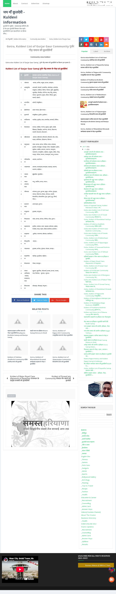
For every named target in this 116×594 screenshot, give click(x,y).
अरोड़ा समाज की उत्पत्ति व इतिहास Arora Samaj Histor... (96, 346)
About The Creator (88, 515)
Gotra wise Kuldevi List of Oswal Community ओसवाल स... (95, 216)
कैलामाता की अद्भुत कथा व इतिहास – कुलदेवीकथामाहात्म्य (94, 190)
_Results (84, 544)
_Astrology (85, 480)
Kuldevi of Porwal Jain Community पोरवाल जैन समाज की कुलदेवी (58, 378)
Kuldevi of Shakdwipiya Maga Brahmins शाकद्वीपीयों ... (94, 304)
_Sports (84, 474)
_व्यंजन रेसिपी (85, 450)
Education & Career (88, 497)
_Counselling (86, 503)
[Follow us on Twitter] (86, 39)
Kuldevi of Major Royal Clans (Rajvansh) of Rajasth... (94, 262)
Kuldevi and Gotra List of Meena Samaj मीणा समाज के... (95, 313)
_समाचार (84, 453)
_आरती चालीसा (85, 439)
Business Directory (88, 518)
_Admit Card (86, 506)
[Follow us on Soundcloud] (106, 44)
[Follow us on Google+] (91, 39)
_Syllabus (84, 541)
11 (85, 149)
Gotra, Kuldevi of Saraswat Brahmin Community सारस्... (97, 248)
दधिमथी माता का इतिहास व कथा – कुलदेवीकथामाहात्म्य (93, 171)
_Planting (84, 483)
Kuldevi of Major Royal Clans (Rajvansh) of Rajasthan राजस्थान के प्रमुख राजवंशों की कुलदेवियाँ (24, 378)
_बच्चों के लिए (85, 436)
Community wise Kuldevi (40, 57)
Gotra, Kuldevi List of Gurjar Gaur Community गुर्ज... (96, 267)
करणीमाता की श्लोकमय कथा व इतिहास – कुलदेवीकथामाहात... (95, 162)
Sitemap (46, 3)
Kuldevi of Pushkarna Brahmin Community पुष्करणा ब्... (95, 309)
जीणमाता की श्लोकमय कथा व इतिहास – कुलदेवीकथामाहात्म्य (95, 167)
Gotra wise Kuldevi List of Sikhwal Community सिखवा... (96, 253)
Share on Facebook (23, 300)
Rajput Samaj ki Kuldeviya (93, 361)
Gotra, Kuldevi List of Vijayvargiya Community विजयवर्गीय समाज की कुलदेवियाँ (62, 359)
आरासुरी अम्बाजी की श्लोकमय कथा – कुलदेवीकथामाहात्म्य (94, 153)
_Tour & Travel (87, 486)
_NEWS (84, 471)
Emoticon (11, 396)
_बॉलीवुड (83, 433)
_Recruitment (86, 500)
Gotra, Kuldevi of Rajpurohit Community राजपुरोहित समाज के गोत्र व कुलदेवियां (62, 333)
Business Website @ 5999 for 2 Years (97, 565)
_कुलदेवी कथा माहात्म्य (87, 442)
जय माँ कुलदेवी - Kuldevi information (14, 17)
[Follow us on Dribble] (106, 39)
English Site (85, 456)
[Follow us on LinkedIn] (101, 44)
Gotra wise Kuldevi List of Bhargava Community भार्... (96, 276)
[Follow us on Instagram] (91, 44)
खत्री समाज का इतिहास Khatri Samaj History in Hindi (39, 332)
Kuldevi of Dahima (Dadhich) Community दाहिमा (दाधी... (94, 225)
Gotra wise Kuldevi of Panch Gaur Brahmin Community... (96, 230)
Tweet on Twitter (42, 300)
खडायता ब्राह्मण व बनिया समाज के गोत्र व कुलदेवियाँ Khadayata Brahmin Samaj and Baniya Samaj (18, 334)
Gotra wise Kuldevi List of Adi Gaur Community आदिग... (96, 211)
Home (7, 3)
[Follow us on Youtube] (101, 39)
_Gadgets (85, 468)
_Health (84, 494)
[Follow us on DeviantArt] (81, 44)
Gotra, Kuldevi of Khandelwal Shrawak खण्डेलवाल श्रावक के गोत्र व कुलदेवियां (38, 360)
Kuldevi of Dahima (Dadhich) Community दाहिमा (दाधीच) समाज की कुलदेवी (18, 359)
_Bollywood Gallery (88, 477)
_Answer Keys (86, 509)
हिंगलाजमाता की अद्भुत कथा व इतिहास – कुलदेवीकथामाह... (95, 185)
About (15, 3)
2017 (85, 147)
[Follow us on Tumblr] (96, 44)
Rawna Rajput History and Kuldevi (96, 359)
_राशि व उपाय (85, 445)
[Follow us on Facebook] (81, 39)
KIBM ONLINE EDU (88, 524)
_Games (84, 462)
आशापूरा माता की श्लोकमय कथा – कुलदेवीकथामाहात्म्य (93, 158)
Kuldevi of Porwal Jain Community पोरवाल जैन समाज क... (96, 271)
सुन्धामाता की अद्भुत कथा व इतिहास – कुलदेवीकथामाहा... (94, 181)
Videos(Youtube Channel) (91, 512)
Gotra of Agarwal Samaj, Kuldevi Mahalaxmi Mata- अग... (95, 206)
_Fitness (84, 459)
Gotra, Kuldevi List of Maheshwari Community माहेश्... (96, 239)
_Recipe (84, 489)
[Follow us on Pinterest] (86, 44)
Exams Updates (87, 527)
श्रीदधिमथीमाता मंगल (90, 203)
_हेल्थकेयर (84, 447)
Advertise (35, 3)
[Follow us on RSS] (96, 39)
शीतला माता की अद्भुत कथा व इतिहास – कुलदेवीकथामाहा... (95, 199)
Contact (24, 3)
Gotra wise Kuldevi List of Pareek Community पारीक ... (96, 234)
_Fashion (84, 491)
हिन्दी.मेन (83, 430)
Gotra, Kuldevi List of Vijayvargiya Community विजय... (96, 244)
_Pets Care (85, 465)
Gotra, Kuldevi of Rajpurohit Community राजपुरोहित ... (94, 295)
